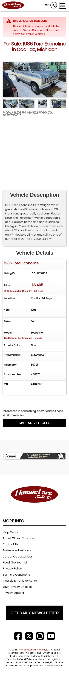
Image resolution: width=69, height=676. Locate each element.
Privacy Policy (12, 568)
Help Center (11, 532)
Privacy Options (14, 593)
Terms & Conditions (16, 575)
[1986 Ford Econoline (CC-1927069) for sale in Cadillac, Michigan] (34, 79)
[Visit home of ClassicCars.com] (34, 500)
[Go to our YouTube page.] (51, 636)
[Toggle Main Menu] (62, 5)
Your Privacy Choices (17, 587)
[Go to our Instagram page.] (40, 636)
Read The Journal (15, 562)
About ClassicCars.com (19, 538)
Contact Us (10, 544)
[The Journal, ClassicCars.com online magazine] (34, 456)
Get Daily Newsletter (34, 613)
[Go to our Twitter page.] (29, 636)
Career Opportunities (18, 556)
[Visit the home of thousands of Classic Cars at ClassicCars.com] (15, 5)
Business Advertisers (17, 550)
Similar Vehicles (35, 423)
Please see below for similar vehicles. (36, 32)
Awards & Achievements (20, 581)
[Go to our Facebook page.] (18, 636)
